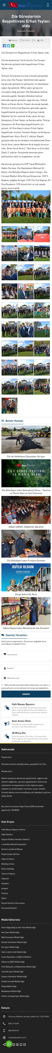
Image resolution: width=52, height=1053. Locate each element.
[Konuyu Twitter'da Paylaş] (8, 45)
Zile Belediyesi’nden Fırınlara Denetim (26, 560)
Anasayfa (21, 31)
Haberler (31, 31)
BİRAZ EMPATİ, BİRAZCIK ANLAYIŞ (26, 526)
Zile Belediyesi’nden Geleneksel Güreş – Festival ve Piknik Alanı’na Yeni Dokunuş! (26, 492)
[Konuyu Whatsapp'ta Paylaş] (12, 45)
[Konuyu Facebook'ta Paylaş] (4, 45)
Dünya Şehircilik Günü (26, 594)
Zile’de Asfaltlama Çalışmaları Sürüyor (26, 456)
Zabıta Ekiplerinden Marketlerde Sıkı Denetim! (26, 628)
